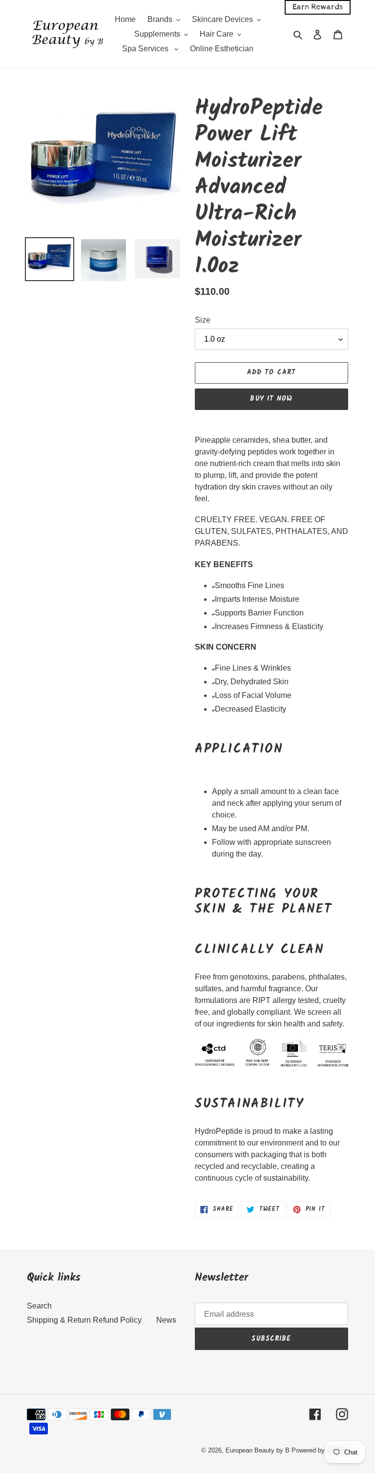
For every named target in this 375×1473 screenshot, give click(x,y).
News (166, 1320)
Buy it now (271, 398)
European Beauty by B (258, 1450)
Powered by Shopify (320, 1450)
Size (202, 320)
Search (39, 1306)
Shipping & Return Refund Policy (84, 1320)
